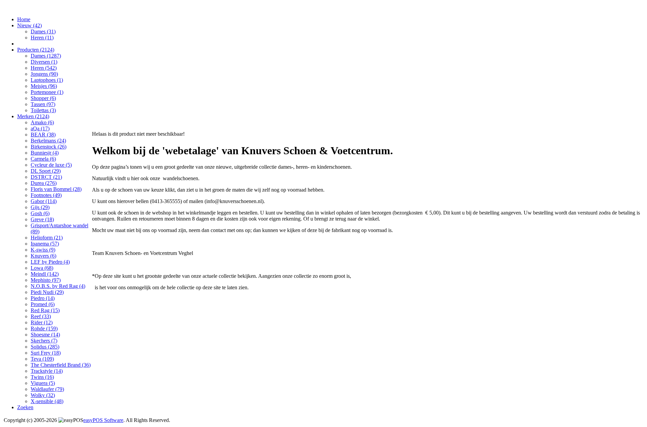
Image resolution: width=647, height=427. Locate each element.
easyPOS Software (103, 420)
